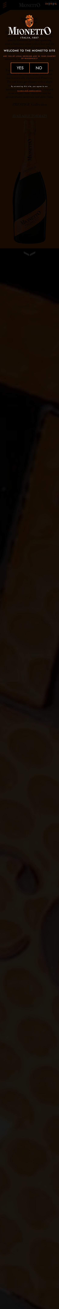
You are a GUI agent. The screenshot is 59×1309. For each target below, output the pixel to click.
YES (20, 68)
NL (55, 3)
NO (39, 68)
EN (46, 3)
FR (51, 3)
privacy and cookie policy (29, 90)
